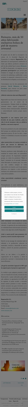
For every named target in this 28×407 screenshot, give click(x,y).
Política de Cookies (13, 203)
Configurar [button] (14, 213)
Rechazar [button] (14, 210)
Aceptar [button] (14, 207)
